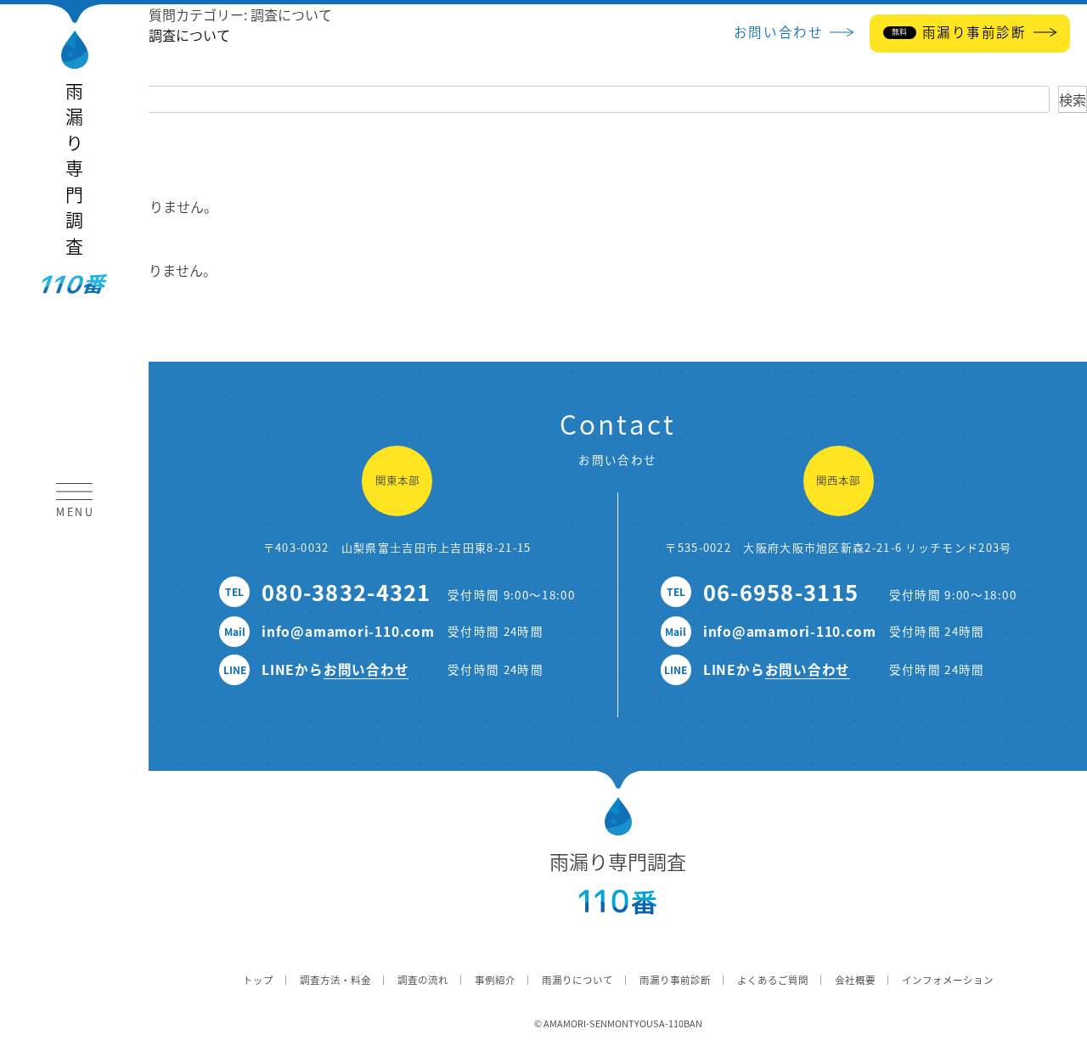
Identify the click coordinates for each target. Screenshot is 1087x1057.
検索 (1072, 99)
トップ (258, 980)
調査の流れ (422, 980)
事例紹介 (495, 980)
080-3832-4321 (346, 591)
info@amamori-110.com (348, 630)
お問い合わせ (366, 669)
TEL (234, 591)
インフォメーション (948, 980)
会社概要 (855, 980)
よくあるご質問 (772, 980)
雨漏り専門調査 (74, 172)
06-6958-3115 (781, 591)
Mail (234, 631)
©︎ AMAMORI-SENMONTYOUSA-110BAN (618, 1023)
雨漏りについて (577, 980)
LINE (234, 669)
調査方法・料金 (335, 980)
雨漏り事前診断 (675, 980)
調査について (189, 35)
